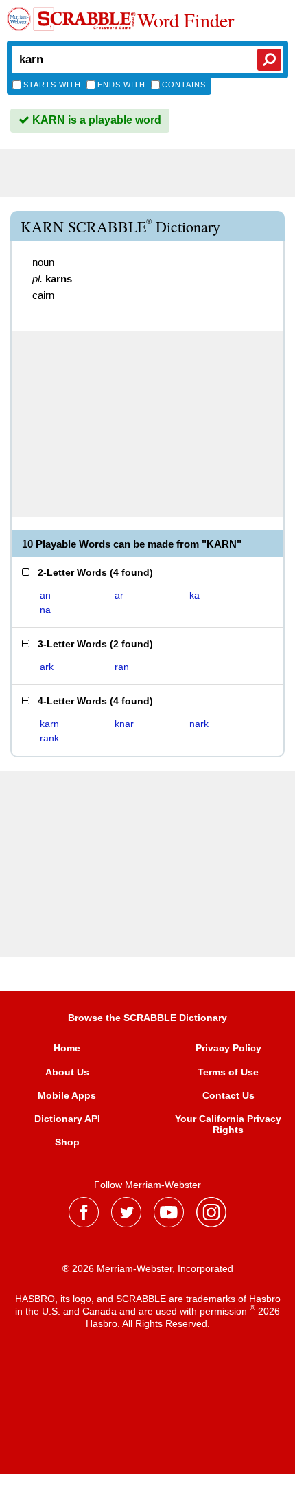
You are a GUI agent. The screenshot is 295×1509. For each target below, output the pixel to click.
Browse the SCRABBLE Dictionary (147, 1017)
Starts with (52, 84)
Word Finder (185, 20)
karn (49, 723)
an (45, 595)
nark (199, 723)
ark (47, 666)
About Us (67, 1071)
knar (124, 723)
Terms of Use (228, 1071)
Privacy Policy (228, 1047)
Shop (67, 1142)
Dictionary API (67, 1118)
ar (119, 595)
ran (122, 666)
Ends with (121, 84)
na (45, 609)
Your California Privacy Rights (228, 1124)
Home (67, 1047)
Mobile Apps (67, 1095)
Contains (184, 84)
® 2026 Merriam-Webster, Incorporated (147, 1268)
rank (49, 738)
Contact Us (228, 1095)
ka (194, 595)
